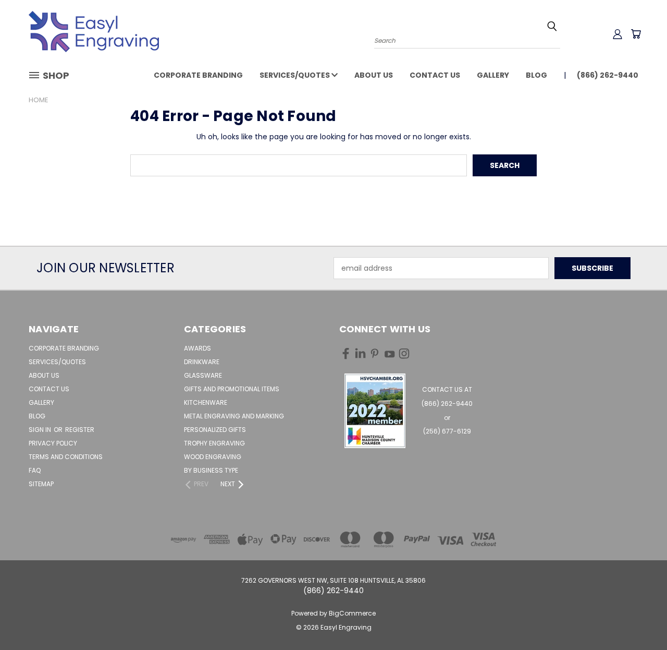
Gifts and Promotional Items (231, 388)
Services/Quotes (295, 75)
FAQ (35, 470)
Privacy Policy (53, 443)
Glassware (203, 375)
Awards (197, 348)
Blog (536, 75)
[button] (374, 411)
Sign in (41, 429)
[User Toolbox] (617, 34)
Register (79, 429)
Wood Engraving (212, 456)
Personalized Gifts (215, 429)
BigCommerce (352, 613)
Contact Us (435, 75)
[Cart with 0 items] (636, 34)
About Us (373, 75)
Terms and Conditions (66, 456)
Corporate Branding (198, 75)
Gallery (493, 75)
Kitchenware (205, 402)
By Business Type (211, 470)
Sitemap (41, 483)
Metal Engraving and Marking (234, 416)
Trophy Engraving (214, 443)
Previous (639, 617)
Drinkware (201, 361)
